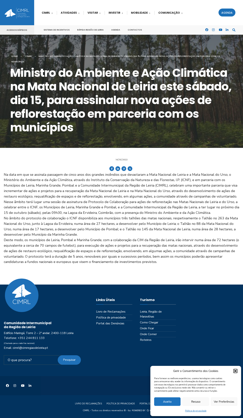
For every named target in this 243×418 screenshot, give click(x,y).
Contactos (135, 29)
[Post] (130, 170)
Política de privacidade (195, 410)
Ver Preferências (224, 402)
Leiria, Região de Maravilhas (151, 314)
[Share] (112, 170)
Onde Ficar (147, 328)
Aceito (167, 402)
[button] (235, 371)
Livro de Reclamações (110, 312)
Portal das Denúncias (110, 323)
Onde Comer (148, 334)
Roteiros (145, 340)
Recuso (195, 402)
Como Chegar (149, 322)
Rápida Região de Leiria (90, 29)
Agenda (227, 13)
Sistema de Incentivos (57, 29)
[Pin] (124, 170)
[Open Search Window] (233, 29)
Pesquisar (69, 360)
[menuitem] (49, 12)
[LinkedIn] (227, 29)
